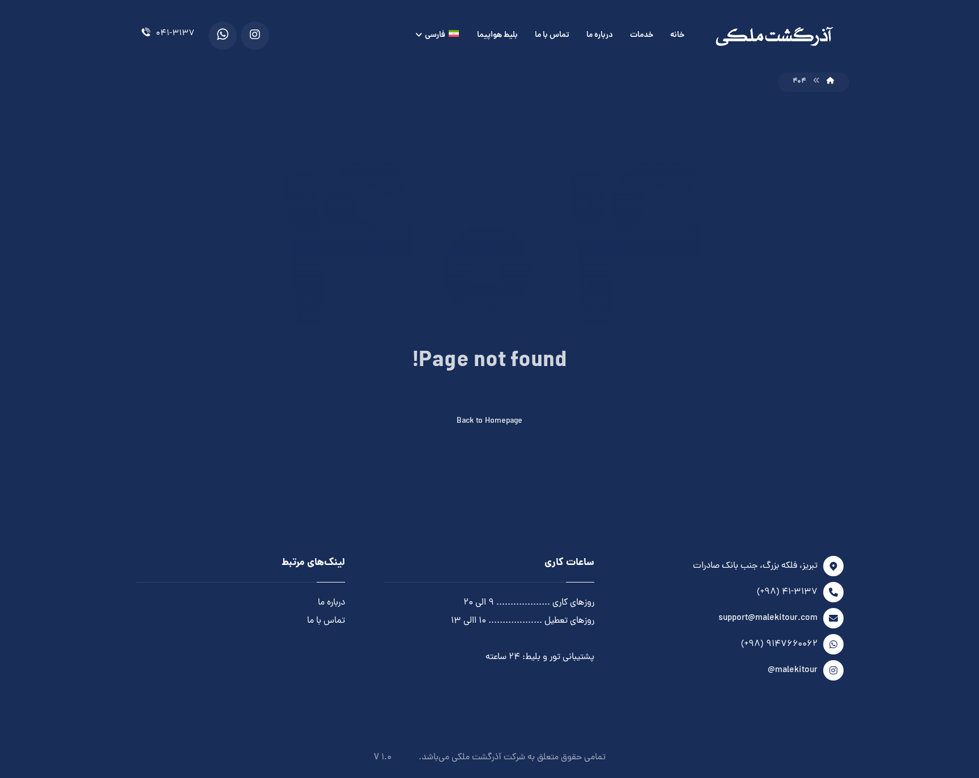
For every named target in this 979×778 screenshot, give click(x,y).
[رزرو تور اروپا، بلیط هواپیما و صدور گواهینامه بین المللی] (774, 36)
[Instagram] (255, 36)
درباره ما (331, 603)
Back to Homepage (489, 421)
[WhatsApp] (222, 36)
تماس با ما (326, 621)
